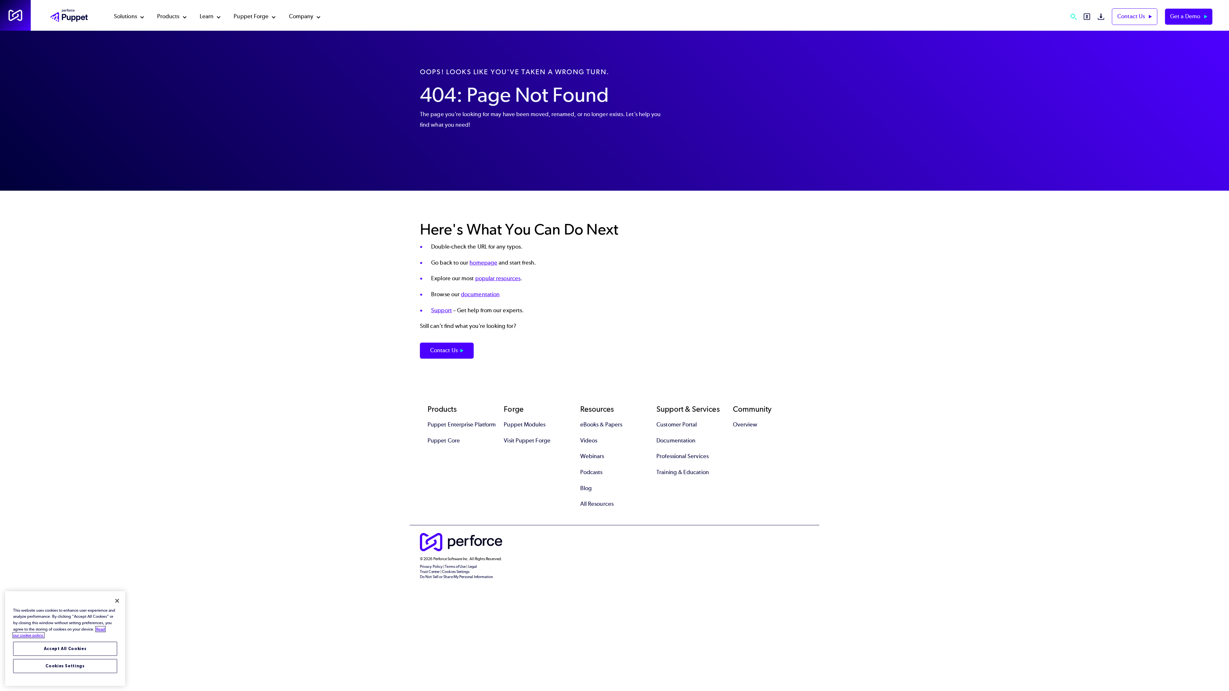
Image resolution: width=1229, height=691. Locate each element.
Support (441, 310)
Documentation (675, 440)
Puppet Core (444, 440)
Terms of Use (455, 566)
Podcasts (591, 472)
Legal (472, 566)
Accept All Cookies (65, 648)
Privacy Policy (431, 566)
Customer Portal (676, 424)
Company (301, 16)
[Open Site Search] (1073, 16)
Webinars (592, 456)
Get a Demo (1185, 16)
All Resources (597, 503)
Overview (745, 424)
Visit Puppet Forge (527, 440)
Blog (586, 488)
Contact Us (1131, 16)
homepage (483, 262)
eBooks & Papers (601, 424)
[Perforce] (15, 15)
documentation (480, 294)
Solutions (125, 16)
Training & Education (682, 472)
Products (168, 16)
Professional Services (682, 456)
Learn (206, 16)
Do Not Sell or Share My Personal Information (456, 577)
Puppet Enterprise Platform (462, 424)
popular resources (497, 278)
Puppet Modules (524, 424)
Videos (588, 440)
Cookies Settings (65, 665)
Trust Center (430, 571)
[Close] (117, 601)
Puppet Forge (251, 16)
